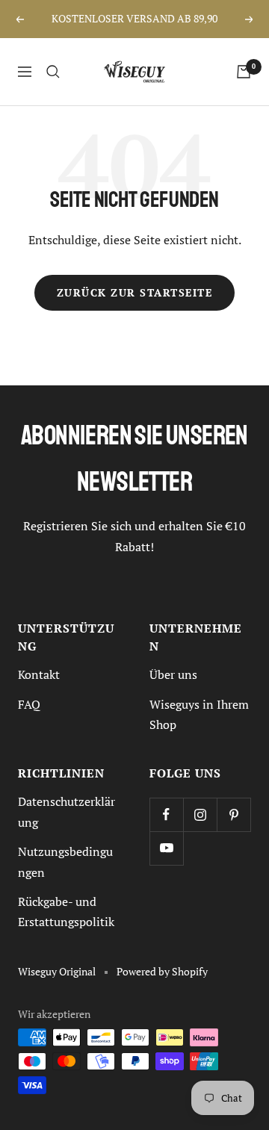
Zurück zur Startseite (135, 292)
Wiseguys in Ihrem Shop (199, 714)
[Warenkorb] (243, 71)
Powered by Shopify (162, 971)
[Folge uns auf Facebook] (166, 814)
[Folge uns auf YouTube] (166, 848)
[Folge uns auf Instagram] (200, 814)
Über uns (173, 674)
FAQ (29, 704)
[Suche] (53, 71)
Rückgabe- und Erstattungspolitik (66, 911)
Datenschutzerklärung (66, 811)
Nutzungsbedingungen (65, 861)
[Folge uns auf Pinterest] (233, 814)
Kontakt (39, 674)
